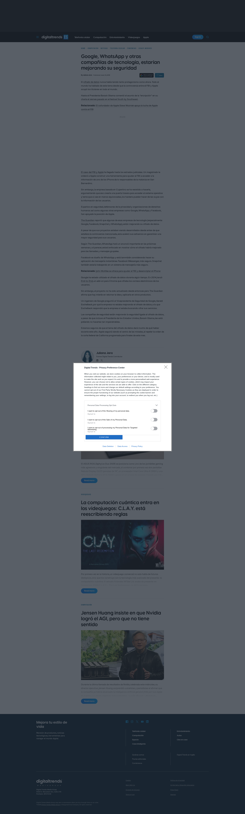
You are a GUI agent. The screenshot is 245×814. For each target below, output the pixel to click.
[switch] (154, 411)
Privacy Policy (137, 446)
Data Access (122, 446)
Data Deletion (108, 446)
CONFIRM (104, 437)
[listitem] (122, 405)
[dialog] (122, 407)
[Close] (166, 367)
